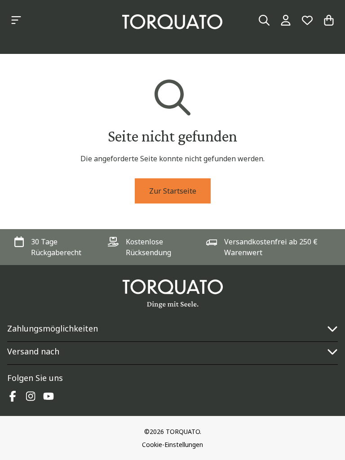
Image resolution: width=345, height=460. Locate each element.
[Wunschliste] (307, 20)
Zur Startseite (172, 191)
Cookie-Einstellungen (172, 444)
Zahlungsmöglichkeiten (52, 328)
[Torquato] (172, 21)
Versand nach (33, 351)
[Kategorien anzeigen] (16, 20)
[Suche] (264, 20)
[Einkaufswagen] (328, 20)
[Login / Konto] (285, 20)
